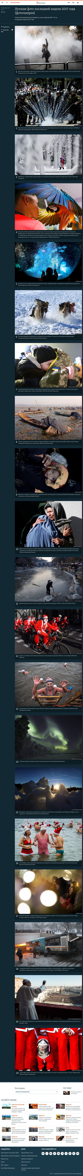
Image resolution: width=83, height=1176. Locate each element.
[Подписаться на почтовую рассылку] (77, 1153)
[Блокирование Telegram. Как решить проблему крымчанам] (6, 1138)
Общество (68, 1104)
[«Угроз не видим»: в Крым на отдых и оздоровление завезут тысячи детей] (33, 1129)
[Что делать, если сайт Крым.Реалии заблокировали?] (60, 1138)
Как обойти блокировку (8, 1168)
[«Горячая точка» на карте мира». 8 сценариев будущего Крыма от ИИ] (60, 1129)
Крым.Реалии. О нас (27, 1152)
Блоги (13, 1128)
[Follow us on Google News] (58, 1153)
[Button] (5, 27)
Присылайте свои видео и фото (10, 1152)
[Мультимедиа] (78, 3)
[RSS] (69, 1153)
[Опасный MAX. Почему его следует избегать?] (33, 1138)
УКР (69, 2)
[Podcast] (73, 1153)
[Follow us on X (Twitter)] (46, 1153)
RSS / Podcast (4, 1165)
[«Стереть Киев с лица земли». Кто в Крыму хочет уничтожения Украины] (33, 1106)
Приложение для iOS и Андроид (10, 1156)
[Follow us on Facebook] (43, 1153)
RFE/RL (3, 12)
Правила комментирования (29, 1156)
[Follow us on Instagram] (54, 1153)
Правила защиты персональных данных (30, 1169)
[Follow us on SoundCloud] (66, 1153)
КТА (73, 2)
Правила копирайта (27, 1159)
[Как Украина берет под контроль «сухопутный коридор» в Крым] (6, 1106)
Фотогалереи (15, 2)
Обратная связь (25, 1162)
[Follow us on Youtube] (50, 1153)
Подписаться (4, 1159)
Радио (3, 1162)
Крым (67, 1128)
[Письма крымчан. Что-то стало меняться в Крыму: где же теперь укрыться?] (6, 1129)
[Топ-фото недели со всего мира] (66, 1093)
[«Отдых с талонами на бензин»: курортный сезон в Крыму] (33, 1117)
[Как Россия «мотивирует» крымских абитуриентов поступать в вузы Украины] (60, 1106)
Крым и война (43, 1104)
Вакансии (24, 1165)
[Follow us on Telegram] (62, 1153)
